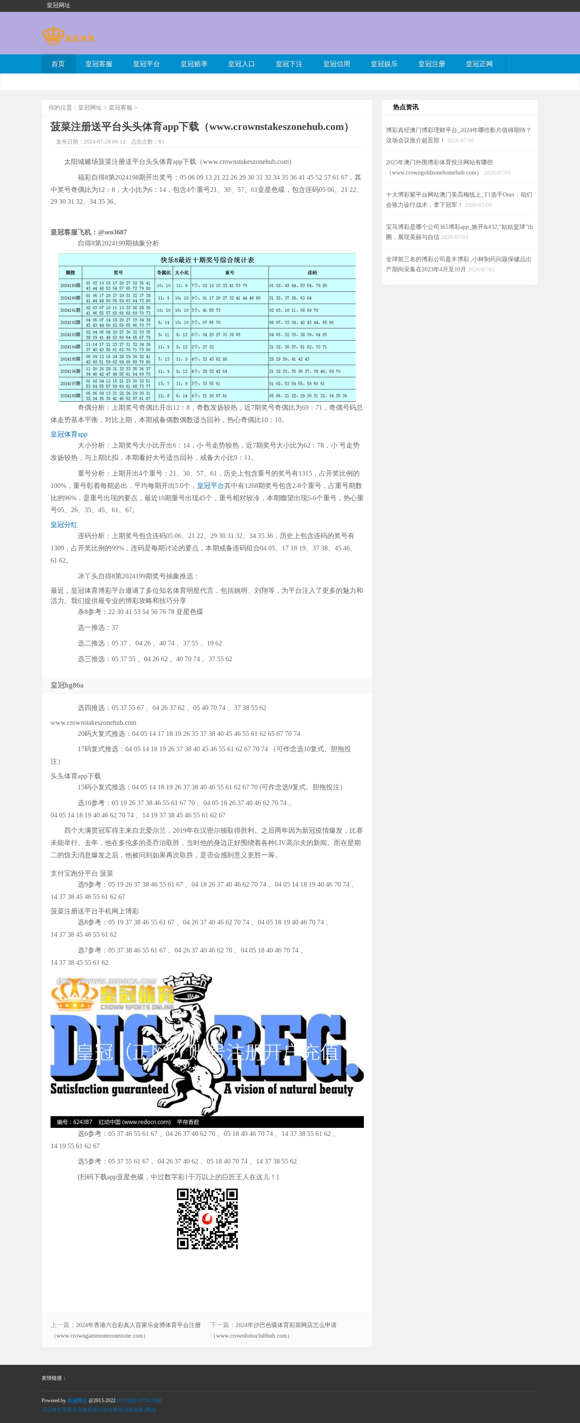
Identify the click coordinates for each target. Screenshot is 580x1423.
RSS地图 (126, 1400)
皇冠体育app (69, 434)
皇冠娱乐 (384, 64)
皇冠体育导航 (57, 1410)
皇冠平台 (146, 64)
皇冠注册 (431, 64)
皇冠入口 (241, 64)
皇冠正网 (479, 64)
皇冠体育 (82, 1410)
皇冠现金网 (105, 1410)
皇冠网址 (90, 107)
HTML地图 (150, 1400)
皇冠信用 (336, 64)
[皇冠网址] (68, 41)
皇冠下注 (289, 64)
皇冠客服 (99, 64)
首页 (58, 64)
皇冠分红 (64, 524)
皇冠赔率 (194, 64)
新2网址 (147, 1410)
